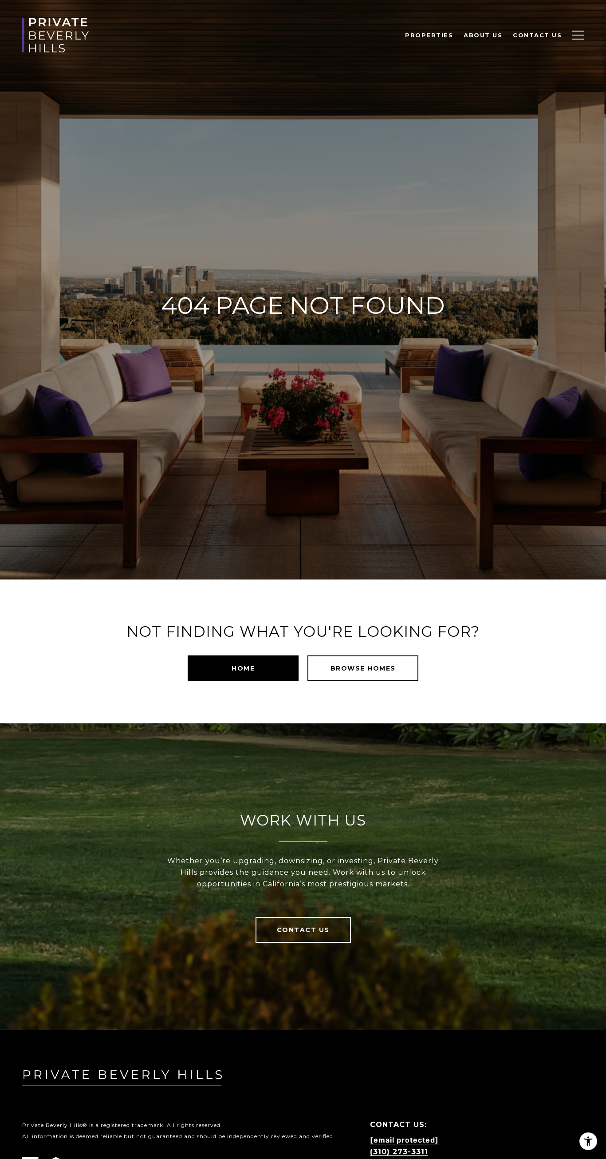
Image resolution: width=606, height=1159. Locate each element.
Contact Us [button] (303, 930)
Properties (429, 35)
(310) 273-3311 (399, 1151)
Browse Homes (363, 668)
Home (243, 668)
